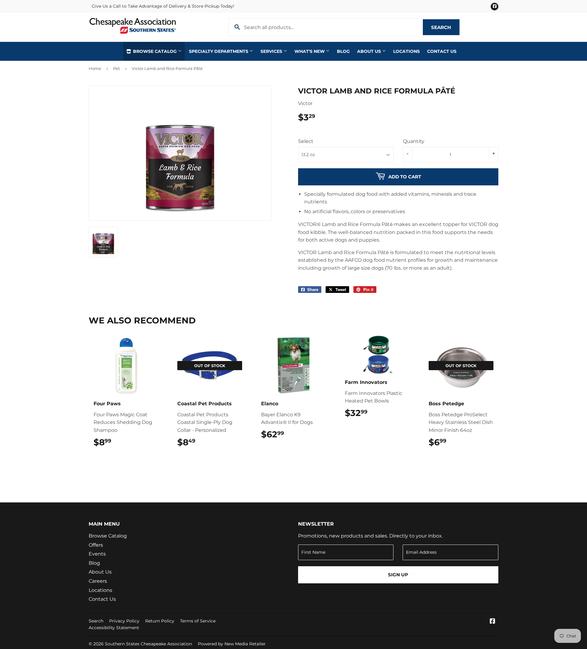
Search (445, 27)
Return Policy (159, 620)
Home (95, 68)
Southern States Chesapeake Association (148, 643)
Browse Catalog (155, 51)
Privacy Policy (124, 620)
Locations (406, 51)
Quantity (413, 141)
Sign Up (398, 575)
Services (271, 51)
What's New (310, 51)
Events (97, 554)
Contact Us (441, 51)
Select (305, 141)
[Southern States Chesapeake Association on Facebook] (492, 622)
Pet (116, 68)
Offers (96, 545)
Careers (98, 581)
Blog (343, 51)
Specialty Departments (219, 51)
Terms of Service (198, 620)
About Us (369, 51)
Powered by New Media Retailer (232, 643)
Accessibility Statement (114, 627)
